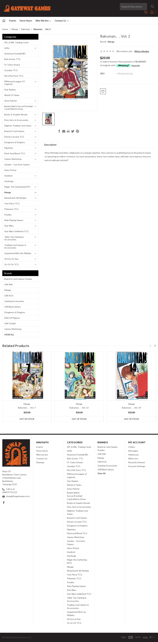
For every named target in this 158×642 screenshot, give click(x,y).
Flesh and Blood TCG (14, 153)
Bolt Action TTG (12, 59)
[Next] (155, 345)
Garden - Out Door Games (17, 164)
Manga (7, 192)
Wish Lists (133, 458)
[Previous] (150, 345)
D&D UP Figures (12, 318)
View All (9, 334)
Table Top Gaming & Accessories (14, 238)
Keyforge (8, 181)
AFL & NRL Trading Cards (16, 42)
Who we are (42, 20)
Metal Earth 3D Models (15, 198)
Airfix (6, 48)
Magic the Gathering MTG (17, 186)
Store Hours (26, 20)
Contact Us (61, 20)
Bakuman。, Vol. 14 (131, 407)
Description (50, 144)
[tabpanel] (27, 386)
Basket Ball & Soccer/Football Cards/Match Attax (18, 107)
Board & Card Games (14, 131)
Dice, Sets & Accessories (16, 120)
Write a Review (141, 51)
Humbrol (8, 175)
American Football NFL (15, 53)
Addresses (133, 454)
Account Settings (136, 466)
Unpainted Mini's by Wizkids (17, 253)
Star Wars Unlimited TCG (16, 231)
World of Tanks (11, 95)
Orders (131, 447)
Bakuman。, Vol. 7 (27, 407)
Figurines (8, 148)
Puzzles (8, 214)
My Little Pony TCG (13, 75)
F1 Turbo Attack (12, 64)
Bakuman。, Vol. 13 (79, 407)
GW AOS (8, 295)
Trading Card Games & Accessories (15, 246)
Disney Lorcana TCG (14, 136)
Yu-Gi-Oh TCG (11, 264)
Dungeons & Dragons (14, 142)
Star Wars (9, 225)
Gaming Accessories (14, 301)
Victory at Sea (11, 258)
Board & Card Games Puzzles (18, 279)
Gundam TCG (11, 70)
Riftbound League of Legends (14, 82)
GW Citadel (10, 323)
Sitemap (40, 462)
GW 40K (8, 284)
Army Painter (10, 100)
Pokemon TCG (11, 209)
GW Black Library (12, 306)
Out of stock (26, 419)
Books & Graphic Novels (15, 114)
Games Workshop (13, 159)
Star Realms (10, 89)
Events (12, 20)
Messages (133, 450)
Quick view (27, 386)
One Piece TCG (12, 203)
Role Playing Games (13, 220)
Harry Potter (10, 170)
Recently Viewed (136, 462)
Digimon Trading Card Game (17, 125)
